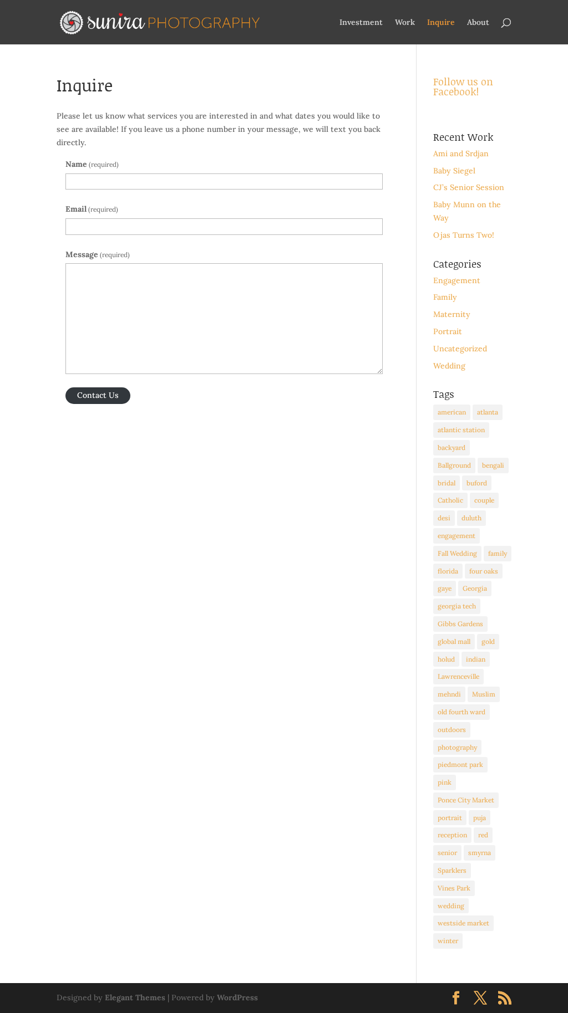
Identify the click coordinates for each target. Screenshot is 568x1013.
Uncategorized (460, 349)
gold (488, 641)
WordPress (237, 997)
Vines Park (454, 888)
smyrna (479, 852)
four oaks (483, 571)
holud (446, 659)
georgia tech (457, 606)
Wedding (449, 366)
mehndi (449, 694)
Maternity (451, 314)
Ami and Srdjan (461, 153)
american (452, 412)
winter (448, 941)
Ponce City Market (466, 800)
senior (447, 852)
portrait (450, 818)
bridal (446, 483)
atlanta (487, 412)
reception (452, 835)
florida (448, 571)
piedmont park (460, 764)
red (483, 835)
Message (97, 254)
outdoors (452, 729)
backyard (451, 447)
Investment (361, 22)
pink (445, 782)
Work (405, 22)
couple (484, 500)
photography (457, 747)
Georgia (475, 588)
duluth (471, 518)
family (497, 553)
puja (479, 818)
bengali (493, 465)
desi (444, 518)
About (478, 22)
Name (92, 164)
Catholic (450, 500)
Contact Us (98, 395)
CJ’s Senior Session (468, 187)
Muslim (483, 694)
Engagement (456, 280)
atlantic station (461, 430)
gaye (445, 588)
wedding (451, 906)
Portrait (447, 331)
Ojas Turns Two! (463, 235)
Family (445, 297)
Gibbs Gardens (460, 624)
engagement (456, 535)
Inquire (441, 22)
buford (476, 483)
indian (475, 659)
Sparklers (452, 870)
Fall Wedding (457, 553)
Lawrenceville (458, 676)
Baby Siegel (454, 171)
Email (91, 209)
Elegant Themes (135, 997)
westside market (463, 923)
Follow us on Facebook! (463, 86)
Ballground (454, 465)
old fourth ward (461, 712)
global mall (454, 641)
